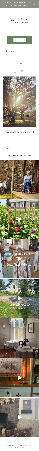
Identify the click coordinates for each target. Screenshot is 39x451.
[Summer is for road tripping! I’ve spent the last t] (19, 338)
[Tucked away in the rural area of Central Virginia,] (19, 298)
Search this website (9, 51)
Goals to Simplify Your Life (19, 132)
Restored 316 (19, 447)
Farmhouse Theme (25, 445)
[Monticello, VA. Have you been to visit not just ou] (19, 219)
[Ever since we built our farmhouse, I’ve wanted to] (19, 377)
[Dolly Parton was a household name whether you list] (19, 179)
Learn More (26, 5)
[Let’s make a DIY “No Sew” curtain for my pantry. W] (19, 258)
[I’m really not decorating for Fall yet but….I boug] (19, 417)
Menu (20, 63)
